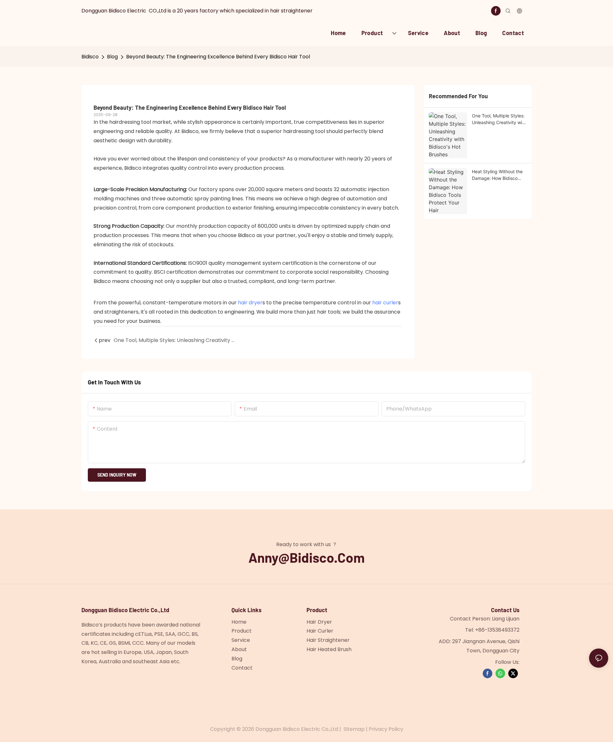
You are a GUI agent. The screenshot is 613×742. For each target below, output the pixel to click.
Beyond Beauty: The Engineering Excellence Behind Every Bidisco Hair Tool (218, 56)
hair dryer (250, 302)
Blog (112, 56)
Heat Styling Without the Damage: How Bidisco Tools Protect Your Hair (497, 175)
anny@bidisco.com (306, 557)
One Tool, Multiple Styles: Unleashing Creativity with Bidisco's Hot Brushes (499, 119)
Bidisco (90, 56)
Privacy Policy (386, 729)
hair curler (385, 302)
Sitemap (354, 729)
